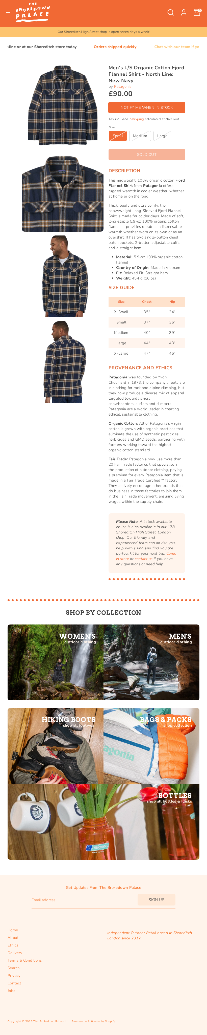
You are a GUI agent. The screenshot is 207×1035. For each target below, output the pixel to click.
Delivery (15, 952)
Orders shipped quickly (83, 46)
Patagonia (123, 86)
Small (118, 135)
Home (13, 930)
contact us (144, 558)
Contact (14, 983)
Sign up (156, 899)
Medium (140, 135)
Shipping (137, 119)
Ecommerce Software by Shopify (93, 1021)
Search (14, 968)
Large (162, 135)
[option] (103, 32)
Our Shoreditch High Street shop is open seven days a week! (104, 32)
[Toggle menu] (8, 12)
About (13, 937)
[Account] (184, 9)
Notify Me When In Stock (147, 107)
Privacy (14, 975)
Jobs (11, 990)
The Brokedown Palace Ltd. (51, 1021)
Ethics (13, 945)
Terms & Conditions (25, 960)
